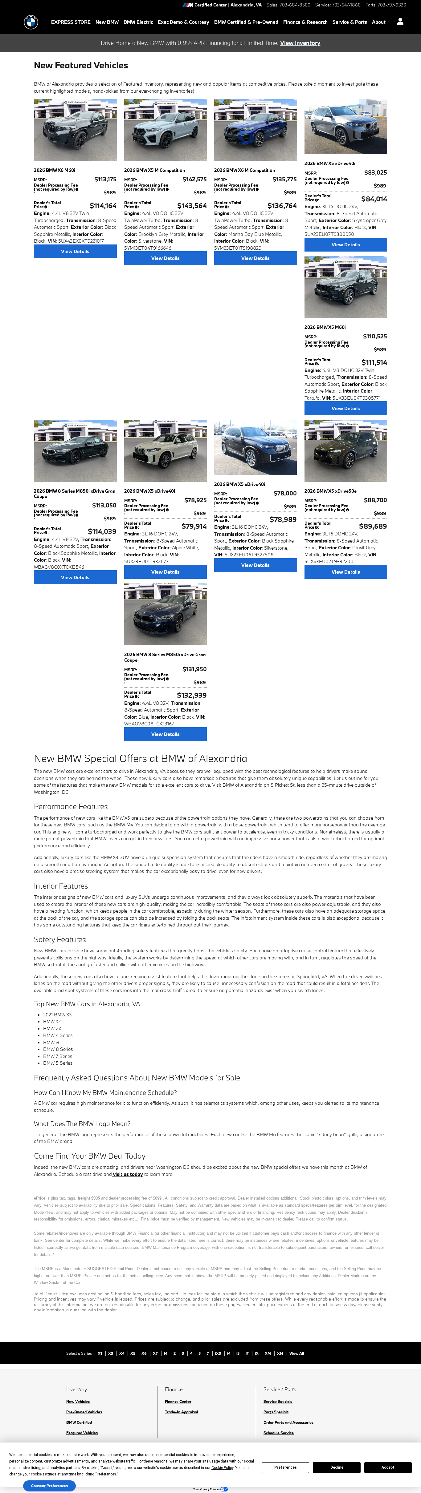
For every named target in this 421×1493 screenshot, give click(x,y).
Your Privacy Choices (206, 1489)
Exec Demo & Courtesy (183, 22)
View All (296, 1353)
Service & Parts (350, 22)
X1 (100, 1353)
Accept (388, 1467)
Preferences (285, 1467)
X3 (111, 1353)
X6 (144, 1353)
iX (257, 1353)
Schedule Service (279, 1432)
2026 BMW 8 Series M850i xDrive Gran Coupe (74, 493)
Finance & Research (305, 22)
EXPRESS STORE (71, 22)
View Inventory (300, 42)
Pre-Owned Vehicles (84, 1411)
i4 (229, 1353)
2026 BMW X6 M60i (54, 170)
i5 (238, 1353)
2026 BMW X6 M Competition (244, 170)
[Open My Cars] (398, 22)
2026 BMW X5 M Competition (154, 170)
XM (268, 1353)
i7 (248, 1353)
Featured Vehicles (82, 1432)
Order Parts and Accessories (288, 1422)
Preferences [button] (106, 1474)
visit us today (127, 1174)
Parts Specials (276, 1411)
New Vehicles (78, 1401)
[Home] (31, 22)
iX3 (218, 1353)
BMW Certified (79, 1422)
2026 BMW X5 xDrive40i (330, 163)
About (379, 22)
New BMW (107, 22)
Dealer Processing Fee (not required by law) (56, 187)
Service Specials (278, 1401)
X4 (122, 1353)
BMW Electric (138, 22)
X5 (133, 1353)
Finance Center (178, 1401)
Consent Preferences (49, 1485)
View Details (75, 251)
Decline (336, 1467)
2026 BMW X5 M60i (325, 327)
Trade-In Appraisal (181, 1411)
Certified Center (210, 5)
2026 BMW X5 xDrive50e (331, 491)
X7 (156, 1353)
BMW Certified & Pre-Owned (246, 22)
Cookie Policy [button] (222, 1468)
